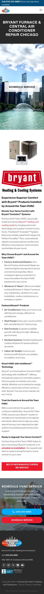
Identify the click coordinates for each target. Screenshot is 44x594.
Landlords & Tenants (13, 494)
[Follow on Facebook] (4, 565)
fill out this (35, 494)
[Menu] (40, 10)
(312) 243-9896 (13, 1)
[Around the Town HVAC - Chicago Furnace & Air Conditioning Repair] (10, 10)
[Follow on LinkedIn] (18, 565)
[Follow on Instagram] (8, 565)
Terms (21, 584)
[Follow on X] (13, 565)
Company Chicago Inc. (28, 590)
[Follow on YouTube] (22, 565)
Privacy (29, 584)
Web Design (11, 590)
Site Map (37, 584)
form (6, 497)
